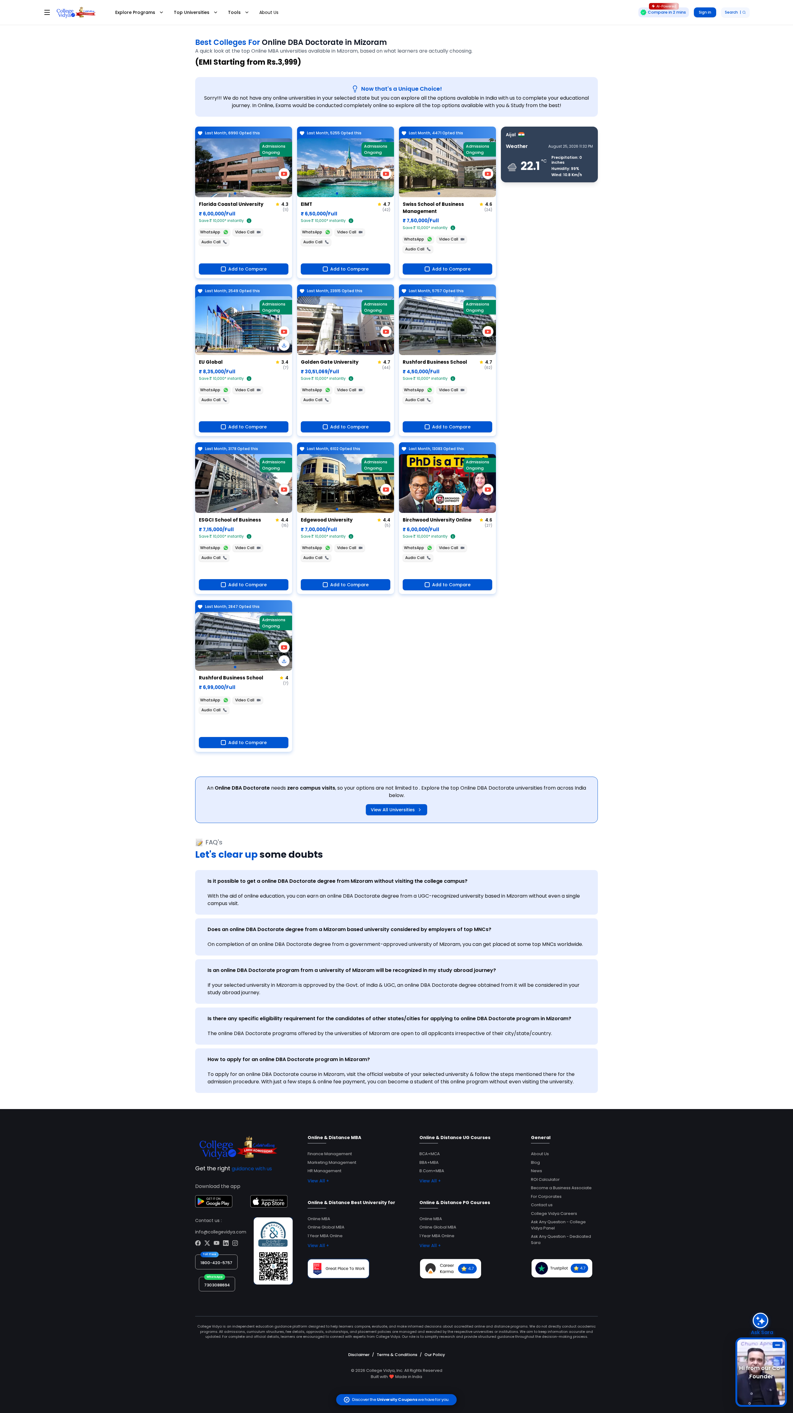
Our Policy (434, 1355)
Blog (535, 1162)
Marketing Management (332, 1162)
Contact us (542, 1205)
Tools (234, 12)
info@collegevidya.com (220, 1232)
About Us (268, 12)
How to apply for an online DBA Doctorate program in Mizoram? (289, 1059)
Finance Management (330, 1154)
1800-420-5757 (216, 1263)
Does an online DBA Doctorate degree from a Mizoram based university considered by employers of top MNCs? (349, 929)
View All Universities (393, 810)
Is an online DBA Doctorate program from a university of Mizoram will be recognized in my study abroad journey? (352, 970)
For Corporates (546, 1196)
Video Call (244, 232)
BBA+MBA (429, 1162)
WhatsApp (210, 232)
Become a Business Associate (561, 1188)
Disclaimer (359, 1355)
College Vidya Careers (554, 1213)
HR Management (324, 1171)
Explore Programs (135, 12)
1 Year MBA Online (325, 1236)
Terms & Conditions (397, 1355)
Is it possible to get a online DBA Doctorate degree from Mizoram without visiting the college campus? (337, 881)
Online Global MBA (326, 1227)
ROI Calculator (545, 1179)
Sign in (705, 12)
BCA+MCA (429, 1154)
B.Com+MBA (431, 1171)
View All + (318, 1181)
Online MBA (319, 1219)
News (536, 1171)
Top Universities (191, 12)
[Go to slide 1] (235, 193)
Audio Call (211, 242)
